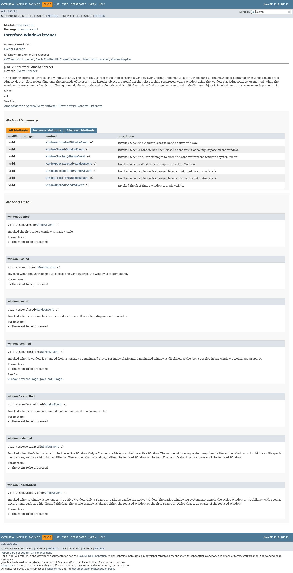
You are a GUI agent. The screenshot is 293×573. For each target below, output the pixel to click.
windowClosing (56, 156)
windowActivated (58, 142)
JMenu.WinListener (95, 59)
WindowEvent (80, 142)
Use (57, 4)
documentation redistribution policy (93, 568)
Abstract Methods (81, 130)
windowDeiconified (59, 170)
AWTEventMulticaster (19, 59)
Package (34, 4)
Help (102, 4)
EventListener (14, 49)
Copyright (7, 565)
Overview (7, 4)
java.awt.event (28, 29)
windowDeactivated (59, 163)
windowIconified (58, 177)
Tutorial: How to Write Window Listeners (73, 106)
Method (53, 16)
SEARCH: (244, 12)
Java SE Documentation (93, 556)
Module (21, 4)
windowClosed (55, 149)
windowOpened (55, 185)
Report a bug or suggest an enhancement (26, 552)
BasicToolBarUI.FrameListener (58, 59)
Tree (65, 4)
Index (92, 4)
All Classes (9, 11)
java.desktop (25, 25)
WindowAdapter (121, 59)
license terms (53, 568)
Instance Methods (47, 130)
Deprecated (78, 4)
